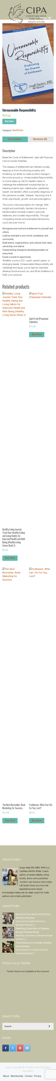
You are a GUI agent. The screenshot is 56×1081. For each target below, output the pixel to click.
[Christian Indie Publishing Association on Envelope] (27, 1048)
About (6, 1076)
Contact (29, 1076)
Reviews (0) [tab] (40, 139)
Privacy (37, 1076)
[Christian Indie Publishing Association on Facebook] (5, 1048)
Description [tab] (15, 139)
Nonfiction (17, 130)
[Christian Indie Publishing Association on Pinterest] (20, 1048)
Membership (17, 1076)
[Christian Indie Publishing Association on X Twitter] (12, 1048)
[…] (34, 925)
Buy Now (9, 121)
